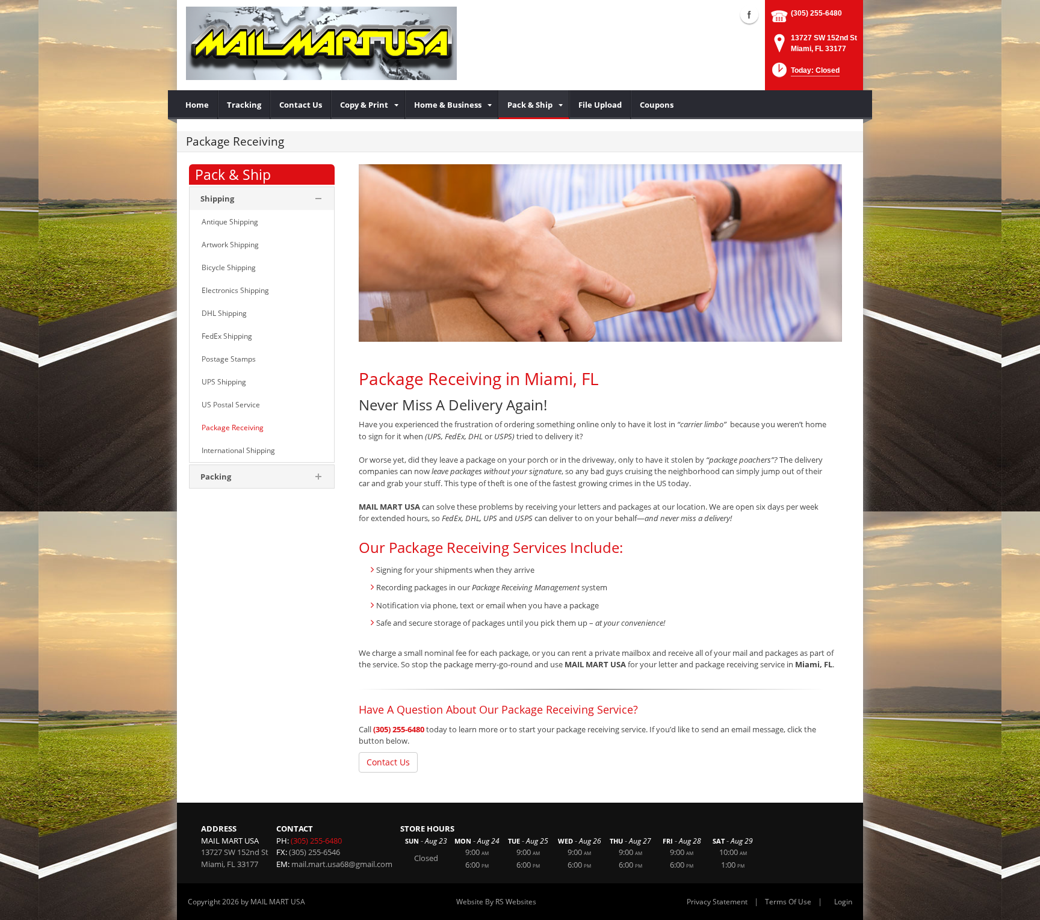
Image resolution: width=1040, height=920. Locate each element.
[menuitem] (197, 104)
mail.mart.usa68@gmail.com (341, 864)
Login (843, 902)
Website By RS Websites (496, 902)
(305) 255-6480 (816, 13)
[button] (805, 74)
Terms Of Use (788, 902)
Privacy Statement (717, 902)
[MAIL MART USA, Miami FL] (321, 43)
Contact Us (388, 762)
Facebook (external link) (749, 14)
